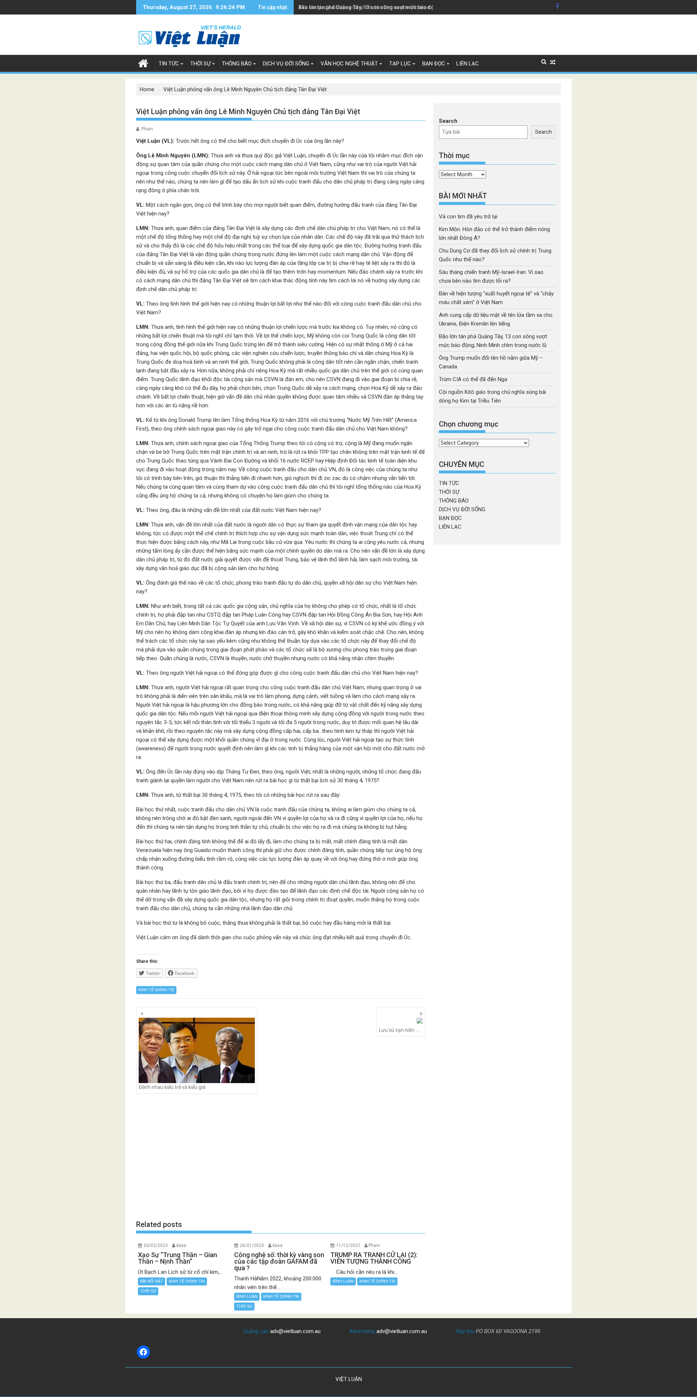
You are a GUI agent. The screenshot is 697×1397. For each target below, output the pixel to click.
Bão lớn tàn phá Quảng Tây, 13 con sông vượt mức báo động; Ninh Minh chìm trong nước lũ (405, 7)
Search (448, 121)
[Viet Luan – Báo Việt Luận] (143, 62)
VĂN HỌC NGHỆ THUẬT (349, 63)
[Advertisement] (280, 1156)
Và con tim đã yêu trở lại (468, 216)
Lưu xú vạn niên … (399, 1030)
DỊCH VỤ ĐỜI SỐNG (286, 63)
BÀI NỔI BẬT (151, 1281)
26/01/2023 (252, 1245)
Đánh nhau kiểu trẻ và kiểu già (172, 1087)
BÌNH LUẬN (246, 1296)
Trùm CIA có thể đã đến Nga (473, 379)
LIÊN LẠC (467, 63)
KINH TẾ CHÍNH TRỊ (156, 990)
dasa (181, 1245)
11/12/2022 (348, 1245)
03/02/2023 (156, 1245)
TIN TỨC (169, 63)
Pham (147, 129)
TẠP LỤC (400, 63)
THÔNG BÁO (237, 63)
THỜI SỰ (200, 63)
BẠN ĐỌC (433, 63)
